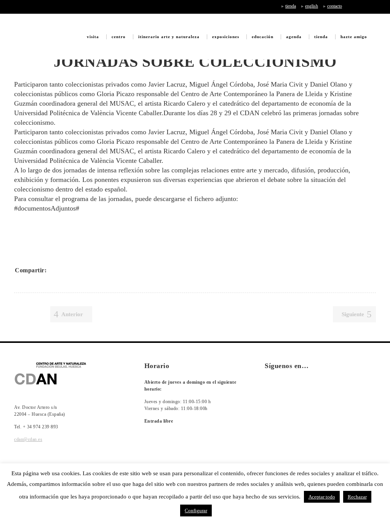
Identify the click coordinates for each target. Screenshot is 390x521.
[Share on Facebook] (55, 270)
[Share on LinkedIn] (85, 270)
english (311, 6)
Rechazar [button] (357, 497)
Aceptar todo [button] (321, 497)
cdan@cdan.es (28, 439)
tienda (290, 6)
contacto (334, 6)
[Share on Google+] (75, 270)
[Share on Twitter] (65, 270)
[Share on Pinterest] (105, 270)
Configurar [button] (196, 510)
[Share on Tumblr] (95, 270)
